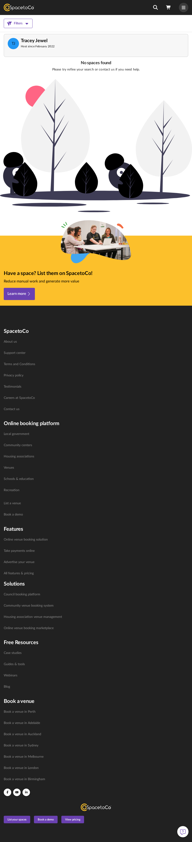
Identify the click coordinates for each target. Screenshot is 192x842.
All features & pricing (19, 573)
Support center (15, 353)
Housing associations (19, 456)
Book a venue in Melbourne (24, 756)
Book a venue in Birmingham (24, 779)
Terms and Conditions (19, 364)
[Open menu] (183, 7)
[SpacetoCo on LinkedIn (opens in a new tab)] (26, 792)
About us (10, 341)
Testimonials (12, 386)
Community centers (18, 445)
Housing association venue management (33, 617)
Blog (7, 686)
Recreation (11, 490)
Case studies (13, 653)
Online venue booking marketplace (29, 628)
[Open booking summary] (168, 7)
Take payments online (19, 551)
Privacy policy (13, 375)
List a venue (12, 503)
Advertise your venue (19, 562)
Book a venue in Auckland (22, 734)
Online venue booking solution (26, 539)
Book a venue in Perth (20, 711)
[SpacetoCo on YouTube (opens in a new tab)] (17, 792)
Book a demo (13, 514)
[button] (155, 7)
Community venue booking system (29, 605)
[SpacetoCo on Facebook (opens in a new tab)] (7, 792)
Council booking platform (22, 594)
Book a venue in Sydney (21, 745)
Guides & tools (14, 664)
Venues (9, 467)
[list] (96, 375)
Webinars (10, 675)
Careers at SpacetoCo (19, 398)
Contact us (11, 409)
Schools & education (19, 479)
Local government (16, 434)
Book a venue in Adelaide (22, 723)
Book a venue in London (21, 768)
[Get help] (182, 831)
